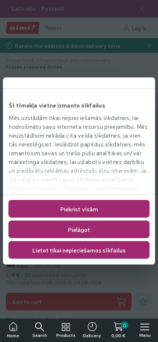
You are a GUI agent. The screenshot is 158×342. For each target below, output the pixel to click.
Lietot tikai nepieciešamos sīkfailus (79, 250)
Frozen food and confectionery (76, 60)
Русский (52, 8)
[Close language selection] (141, 8)
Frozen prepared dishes (34, 66)
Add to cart (27, 302)
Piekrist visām (79, 209)
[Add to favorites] (143, 301)
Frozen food (20, 60)
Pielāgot (79, 229)
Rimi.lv (54, 27)
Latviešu (23, 8)
